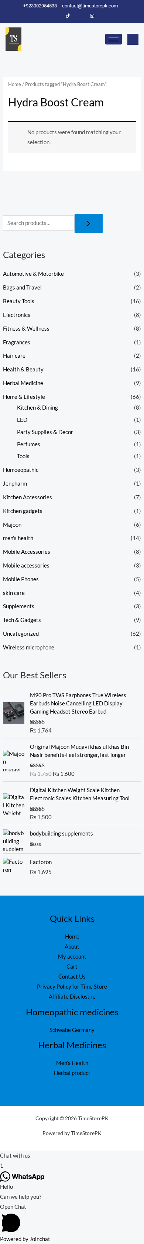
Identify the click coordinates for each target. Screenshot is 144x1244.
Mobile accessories (26, 565)
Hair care (14, 356)
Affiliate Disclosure (72, 996)
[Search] (89, 223)
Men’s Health (72, 1063)
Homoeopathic (20, 470)
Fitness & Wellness (26, 328)
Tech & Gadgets (22, 620)
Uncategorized (21, 634)
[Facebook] (55, 15)
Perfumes (28, 444)
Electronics (16, 315)
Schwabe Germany (72, 1030)
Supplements (18, 606)
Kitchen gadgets (22, 511)
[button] (132, 39)
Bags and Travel (22, 287)
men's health (18, 538)
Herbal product (72, 1073)
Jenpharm (15, 483)
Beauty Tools (18, 301)
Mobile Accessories (26, 552)
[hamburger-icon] (113, 39)
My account (72, 956)
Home (14, 84)
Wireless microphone (28, 647)
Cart (72, 966)
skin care (14, 593)
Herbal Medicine (23, 383)
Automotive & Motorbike (33, 274)
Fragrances (16, 342)
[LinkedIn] (80, 15)
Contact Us (72, 976)
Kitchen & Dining (37, 407)
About (72, 946)
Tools (23, 456)
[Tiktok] (67, 15)
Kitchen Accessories (27, 497)
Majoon (12, 525)
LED (22, 420)
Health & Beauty (23, 369)
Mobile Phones (21, 579)
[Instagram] (92, 15)
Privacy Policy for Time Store (72, 986)
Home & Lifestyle (24, 397)
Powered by (25, 1239)
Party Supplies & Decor (45, 432)
